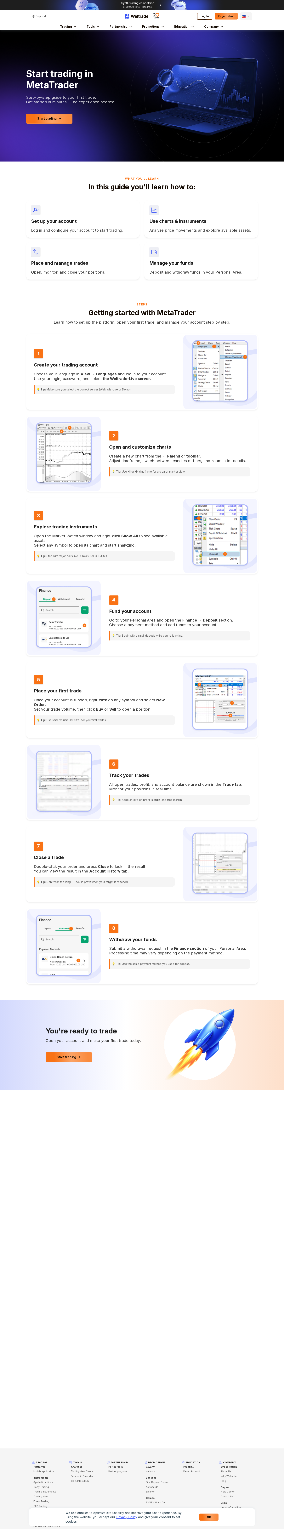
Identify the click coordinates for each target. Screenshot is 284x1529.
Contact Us (227, 1496)
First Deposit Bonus (157, 1482)
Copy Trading (41, 1487)
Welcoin (150, 1471)
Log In (205, 16)
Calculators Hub (80, 1481)
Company (211, 26)
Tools (91, 26)
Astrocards (152, 1487)
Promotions (151, 26)
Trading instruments (44, 1491)
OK (209, 1517)
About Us (226, 1471)
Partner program (117, 1471)
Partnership (119, 26)
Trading (66, 26)
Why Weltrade (229, 1476)
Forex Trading (41, 1501)
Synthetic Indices (43, 1482)
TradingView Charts (82, 1471)
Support (41, 16)
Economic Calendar (82, 1476)
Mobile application (43, 1471)
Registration (226, 16)
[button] (246, 16)
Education (182, 26)
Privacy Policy (126, 1517)
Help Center (228, 1491)
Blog (223, 1481)
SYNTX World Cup (156, 1502)
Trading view (40, 1496)
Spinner (150, 1491)
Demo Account (191, 1471)
